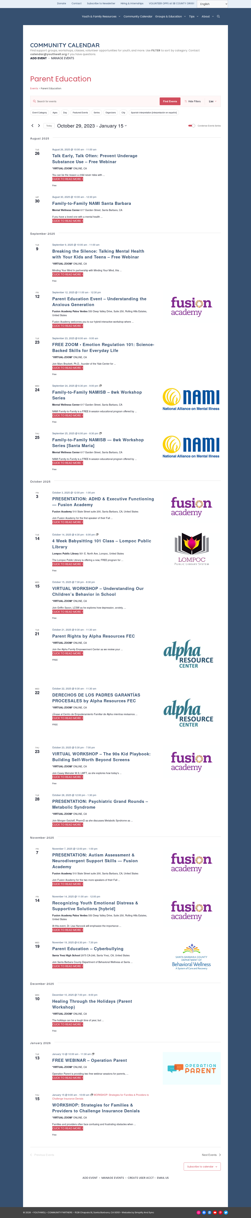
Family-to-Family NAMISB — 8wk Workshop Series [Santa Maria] (98, 442)
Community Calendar (138, 16)
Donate (61, 3)
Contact (77, 3)
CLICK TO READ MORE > (67, 179)
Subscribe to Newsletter (101, 3)
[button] (218, 16)
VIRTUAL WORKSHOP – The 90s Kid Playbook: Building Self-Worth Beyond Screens (101, 756)
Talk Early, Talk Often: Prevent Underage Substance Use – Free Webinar (94, 158)
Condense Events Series (209, 125)
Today (49, 125)
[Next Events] (39, 126)
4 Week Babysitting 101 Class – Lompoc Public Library (101, 543)
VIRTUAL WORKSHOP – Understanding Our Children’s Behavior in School (98, 591)
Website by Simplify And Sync (138, 1212)
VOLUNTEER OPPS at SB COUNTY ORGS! (171, 3)
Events (34, 88)
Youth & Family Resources (99, 16)
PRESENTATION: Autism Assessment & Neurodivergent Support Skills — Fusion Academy (95, 860)
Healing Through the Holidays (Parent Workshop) (92, 1004)
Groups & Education (168, 16)
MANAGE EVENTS (62, 58)
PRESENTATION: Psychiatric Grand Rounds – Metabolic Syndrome (100, 804)
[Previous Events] (32, 126)
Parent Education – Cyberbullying (88, 948)
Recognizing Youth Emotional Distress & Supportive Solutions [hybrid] (95, 905)
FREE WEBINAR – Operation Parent (89, 1060)
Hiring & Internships (132, 3)
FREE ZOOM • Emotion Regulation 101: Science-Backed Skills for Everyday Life (103, 347)
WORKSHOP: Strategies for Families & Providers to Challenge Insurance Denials (96, 1108)
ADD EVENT (38, 58)
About (206, 16)
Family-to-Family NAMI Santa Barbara (91, 203)
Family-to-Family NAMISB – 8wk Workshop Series (97, 395)
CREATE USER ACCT (141, 1178)
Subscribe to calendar (200, 1166)
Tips (191, 16)
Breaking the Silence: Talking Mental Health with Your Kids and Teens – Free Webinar (98, 254)
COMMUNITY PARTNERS (60, 1212)
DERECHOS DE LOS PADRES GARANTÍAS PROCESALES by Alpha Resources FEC (96, 697)
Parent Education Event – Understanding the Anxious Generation (99, 301)
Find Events (170, 101)
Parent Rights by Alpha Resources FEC (93, 636)
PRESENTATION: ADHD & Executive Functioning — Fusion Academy (103, 501)
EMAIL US (163, 1178)
